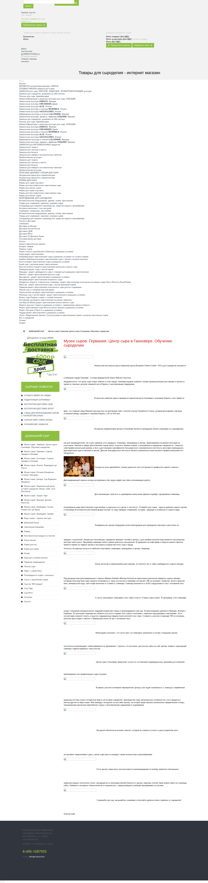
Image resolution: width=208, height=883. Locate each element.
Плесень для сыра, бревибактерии (34, 96)
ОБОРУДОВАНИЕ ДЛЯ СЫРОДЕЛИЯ (35, 198)
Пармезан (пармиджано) (34, 562)
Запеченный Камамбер (34, 527)
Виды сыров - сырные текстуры (37, 518)
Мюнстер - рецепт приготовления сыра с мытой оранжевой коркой (47, 285)
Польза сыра (29, 566)
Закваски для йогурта (28, 152)
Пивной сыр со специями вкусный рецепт (36, 290)
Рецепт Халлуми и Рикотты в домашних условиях (40, 310)
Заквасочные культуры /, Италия (40, 111)
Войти (23, 49)
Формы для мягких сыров (30, 188)
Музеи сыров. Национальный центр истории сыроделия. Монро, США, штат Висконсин (38, 488)
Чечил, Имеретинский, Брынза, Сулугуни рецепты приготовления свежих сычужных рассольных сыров (63, 315)
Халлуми (28, 597)
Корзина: (28, 12)
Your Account (26, 51)
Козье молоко (30, 540)
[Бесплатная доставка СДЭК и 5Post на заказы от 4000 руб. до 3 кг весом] (40, 358)
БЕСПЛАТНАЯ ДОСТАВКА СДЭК (38, 404)
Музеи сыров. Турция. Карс (36, 496)
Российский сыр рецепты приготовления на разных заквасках (45, 300)
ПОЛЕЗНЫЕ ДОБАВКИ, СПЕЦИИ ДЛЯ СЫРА (38, 173)
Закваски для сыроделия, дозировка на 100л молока (42, 94)
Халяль (27, 602)
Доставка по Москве (28, 226)
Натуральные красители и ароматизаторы (37, 175)
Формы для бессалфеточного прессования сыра (40, 185)
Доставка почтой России (29, 229)
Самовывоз (24, 224)
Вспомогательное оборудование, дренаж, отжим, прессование (46, 201)
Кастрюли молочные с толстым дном (35, 208)
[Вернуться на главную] (24, 331)
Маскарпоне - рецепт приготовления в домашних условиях (44, 277)
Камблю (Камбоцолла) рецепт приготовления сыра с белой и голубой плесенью (53, 259)
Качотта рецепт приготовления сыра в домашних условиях (44, 262)
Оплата (22, 241)
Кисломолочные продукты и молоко (39, 536)
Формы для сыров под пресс (31, 183)
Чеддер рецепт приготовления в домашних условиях (42, 313)
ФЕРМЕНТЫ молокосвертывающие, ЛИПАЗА (38, 86)
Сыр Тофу (28, 588)
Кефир (27, 531)
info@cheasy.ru (37, 857)
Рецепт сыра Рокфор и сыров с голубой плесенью (40, 297)
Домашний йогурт (31, 523)
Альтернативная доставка (30, 239)
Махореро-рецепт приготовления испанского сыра (40, 280)
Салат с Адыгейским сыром (36, 580)
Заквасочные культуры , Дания (38, 104)
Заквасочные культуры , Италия (35, 106)
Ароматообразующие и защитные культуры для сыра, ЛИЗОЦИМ (47, 99)
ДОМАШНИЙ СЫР (36, 331)
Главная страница (29, 59)
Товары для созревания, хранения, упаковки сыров (41, 203)
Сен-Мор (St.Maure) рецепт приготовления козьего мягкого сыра (46, 302)
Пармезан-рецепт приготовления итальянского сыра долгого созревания (50, 287)
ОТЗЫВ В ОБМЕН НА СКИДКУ (37, 395)
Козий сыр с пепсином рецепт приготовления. (38, 264)
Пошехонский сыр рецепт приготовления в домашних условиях (46, 292)
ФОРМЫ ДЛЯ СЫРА (28, 180)
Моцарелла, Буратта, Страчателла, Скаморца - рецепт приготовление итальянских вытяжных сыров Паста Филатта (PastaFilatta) (75, 282)
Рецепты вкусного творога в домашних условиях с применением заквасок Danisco (54, 305)
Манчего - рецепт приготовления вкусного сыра (39, 274)
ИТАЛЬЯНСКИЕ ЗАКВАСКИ (36, 424)
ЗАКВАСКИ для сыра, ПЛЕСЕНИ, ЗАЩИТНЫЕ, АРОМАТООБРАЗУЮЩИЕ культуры (55, 91)
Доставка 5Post (25, 234)
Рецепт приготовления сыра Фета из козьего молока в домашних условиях (51, 308)
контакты (25, 61)
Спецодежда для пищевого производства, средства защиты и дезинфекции (51, 206)
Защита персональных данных (32, 244)
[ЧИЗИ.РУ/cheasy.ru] (36, 68)
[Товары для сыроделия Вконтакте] (107, 5)
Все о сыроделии (26, 318)
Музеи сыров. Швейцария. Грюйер (38, 514)
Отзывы (22, 320)
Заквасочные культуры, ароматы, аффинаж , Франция (47, 117)
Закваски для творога (28, 147)
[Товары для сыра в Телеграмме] (114, 5)
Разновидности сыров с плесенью (39, 575)
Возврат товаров (26, 246)
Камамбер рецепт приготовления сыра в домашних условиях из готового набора (53, 257)
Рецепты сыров (25, 249)
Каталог (22, 83)
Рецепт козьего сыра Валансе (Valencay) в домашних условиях (46, 252)
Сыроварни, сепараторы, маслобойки (35, 211)
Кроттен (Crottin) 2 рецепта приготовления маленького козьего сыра (48, 267)
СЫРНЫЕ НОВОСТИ (38, 386)
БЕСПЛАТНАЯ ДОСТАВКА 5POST (39, 409)
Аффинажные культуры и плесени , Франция (44, 114)
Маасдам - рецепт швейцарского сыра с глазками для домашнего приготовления (54, 272)
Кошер (27, 553)
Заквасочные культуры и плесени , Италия (43, 109)
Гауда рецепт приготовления (31, 254)
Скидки (22, 323)
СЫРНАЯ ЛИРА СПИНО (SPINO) (38, 420)
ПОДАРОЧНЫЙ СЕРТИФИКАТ (37, 400)
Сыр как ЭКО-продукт (33, 584)
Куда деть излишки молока (36, 558)
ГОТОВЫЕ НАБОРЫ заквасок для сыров (36, 89)
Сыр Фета (28, 593)
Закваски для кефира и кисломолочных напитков (40, 155)
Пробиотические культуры (30, 157)
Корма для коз (30, 544)
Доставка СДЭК (26, 231)
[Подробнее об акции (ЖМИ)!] (40, 338)
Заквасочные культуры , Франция (37, 101)
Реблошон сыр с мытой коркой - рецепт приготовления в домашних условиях (52, 295)
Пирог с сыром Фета (33, 571)
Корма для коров (31, 549)
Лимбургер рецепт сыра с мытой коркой (36, 269)
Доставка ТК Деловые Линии (31, 236)
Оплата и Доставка (27, 221)
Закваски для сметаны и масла (32, 150)
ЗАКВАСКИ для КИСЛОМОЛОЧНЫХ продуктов (39, 145)
